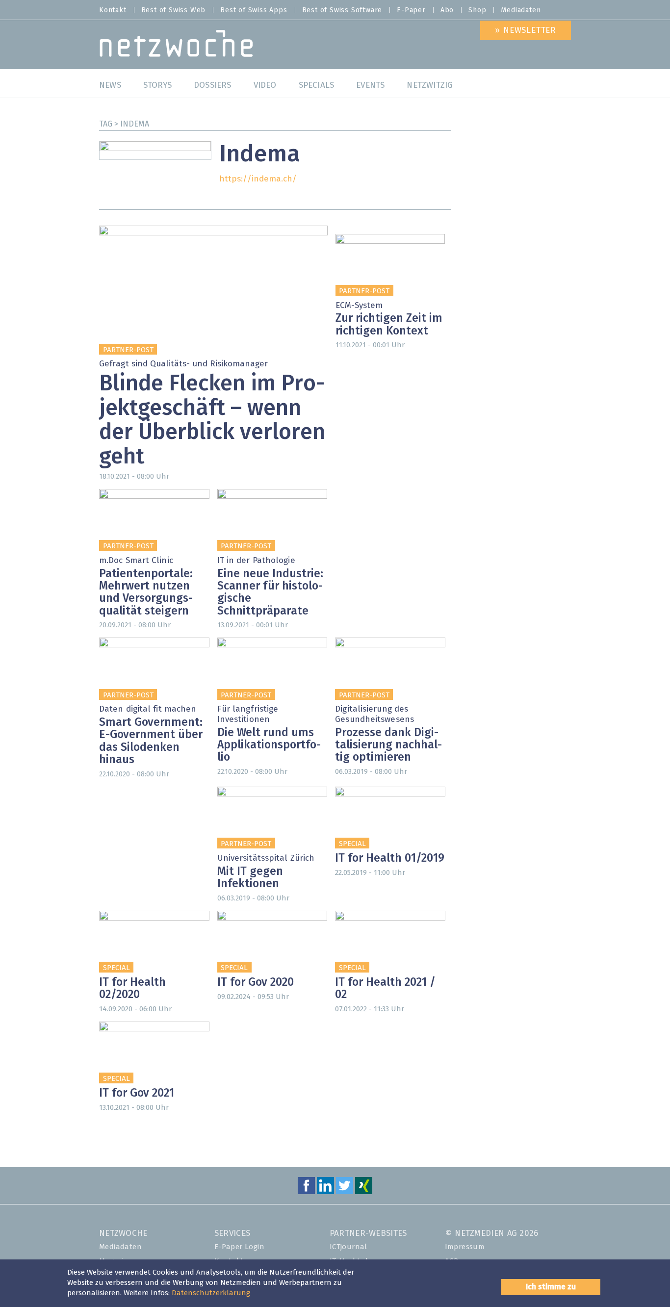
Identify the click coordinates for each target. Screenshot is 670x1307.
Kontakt (113, 10)
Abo (447, 10)
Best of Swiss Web (173, 10)
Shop (477, 10)
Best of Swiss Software (342, 10)
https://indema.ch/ (258, 179)
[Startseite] (176, 46)
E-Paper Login (239, 1247)
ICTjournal (348, 1247)
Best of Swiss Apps (253, 10)
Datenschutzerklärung (211, 1293)
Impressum (465, 1247)
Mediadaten (521, 10)
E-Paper (411, 10)
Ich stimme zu (551, 1287)
